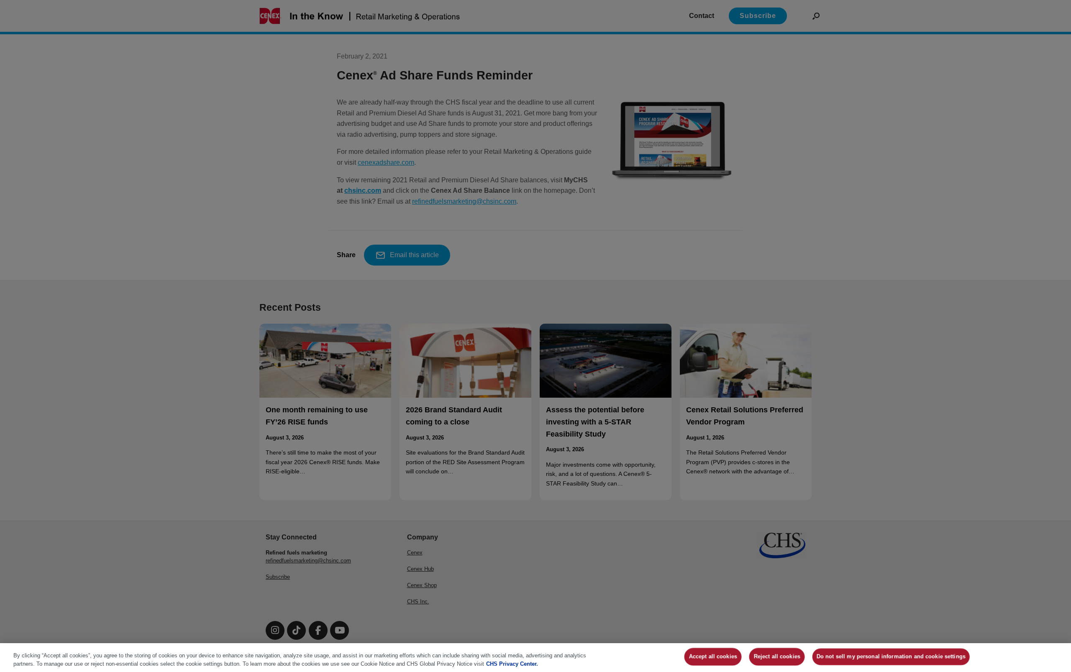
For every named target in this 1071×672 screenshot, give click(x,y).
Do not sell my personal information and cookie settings (891, 657)
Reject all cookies (777, 657)
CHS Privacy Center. (512, 663)
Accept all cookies (713, 657)
